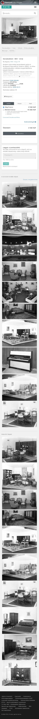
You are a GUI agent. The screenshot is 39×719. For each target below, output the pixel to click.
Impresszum (27, 696)
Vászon (20, 103)
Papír (30, 103)
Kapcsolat (18, 696)
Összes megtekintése (30, 179)
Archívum (13, 2)
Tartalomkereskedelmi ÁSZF (24, 698)
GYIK (11, 708)
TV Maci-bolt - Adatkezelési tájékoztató (13, 704)
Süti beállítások (6, 710)
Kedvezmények (29, 122)
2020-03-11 (16, 87)
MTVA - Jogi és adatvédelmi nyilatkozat (14, 702)
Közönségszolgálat (7, 698)
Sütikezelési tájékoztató (22, 708)
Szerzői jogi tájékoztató (9, 706)
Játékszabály (22, 706)
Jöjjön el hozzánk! (7, 696)
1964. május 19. (15, 62)
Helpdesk (4, 708)
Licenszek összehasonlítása (11, 117)
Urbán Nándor (14, 80)
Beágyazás (9, 96)
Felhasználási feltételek (28, 700)
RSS (30, 706)
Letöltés (8, 103)
